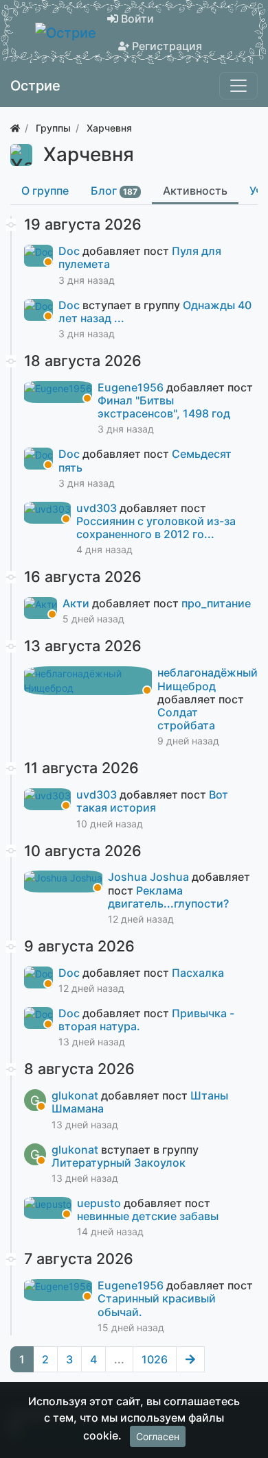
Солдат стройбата (186, 718)
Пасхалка (198, 973)
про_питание (216, 603)
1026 (155, 1359)
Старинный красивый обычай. (157, 1304)
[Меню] (238, 85)
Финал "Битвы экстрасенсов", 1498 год (164, 406)
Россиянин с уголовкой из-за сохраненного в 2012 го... (156, 527)
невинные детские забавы (148, 1216)
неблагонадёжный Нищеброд (207, 679)
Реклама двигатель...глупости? (168, 897)
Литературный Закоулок (119, 1162)
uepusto (100, 1203)
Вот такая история (152, 801)
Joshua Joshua (150, 877)
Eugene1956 (132, 387)
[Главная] (15, 128)
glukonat (76, 1095)
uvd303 (98, 508)
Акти (77, 603)
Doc (70, 251)
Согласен (157, 1436)
